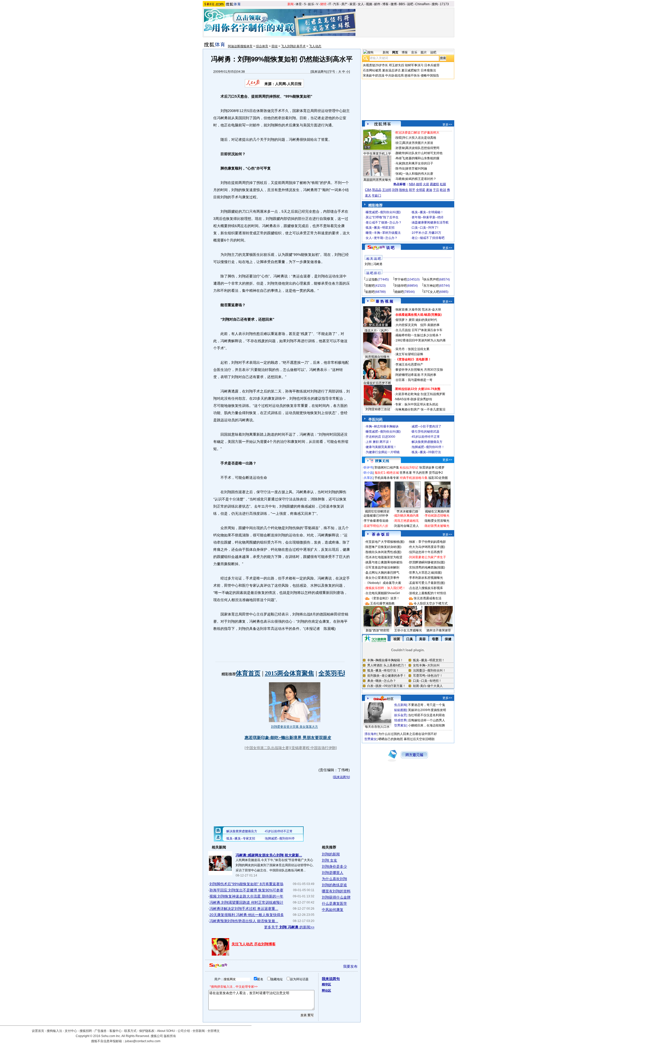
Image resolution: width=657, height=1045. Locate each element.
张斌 (398, 173)
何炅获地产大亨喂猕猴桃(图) (384, 542)
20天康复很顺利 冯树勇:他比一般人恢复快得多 (246, 915)
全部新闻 (198, 1031)
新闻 (290, 4)
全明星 (420, 190)
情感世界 (400, 720)
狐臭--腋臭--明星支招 (380, 227)
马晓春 (400, 179)
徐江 (398, 143)
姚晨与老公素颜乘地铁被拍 (383, 562)
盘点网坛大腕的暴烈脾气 (382, 572)
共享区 (368, 478)
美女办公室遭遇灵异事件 (382, 578)
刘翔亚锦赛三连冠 (377, 409)
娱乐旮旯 (400, 715)
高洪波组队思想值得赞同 (422, 148)
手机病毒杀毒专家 (386, 478)
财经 (323, 4)
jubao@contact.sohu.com (142, 1041)
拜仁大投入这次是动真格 (419, 137)
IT (329, 4)
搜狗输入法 (54, 1031)
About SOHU (166, 1031)
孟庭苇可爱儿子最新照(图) (427, 583)
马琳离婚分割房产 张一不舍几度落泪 (420, 409)
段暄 (398, 137)
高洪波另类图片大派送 (417, 143)
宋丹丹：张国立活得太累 (412, 349)
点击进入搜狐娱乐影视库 (426, 588)
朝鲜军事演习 (414, 65)
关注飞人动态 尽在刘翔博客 (253, 944)
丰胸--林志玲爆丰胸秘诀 (382, 426)
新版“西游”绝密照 (377, 630)
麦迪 (429, 190)
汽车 (336, 4)
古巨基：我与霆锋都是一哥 (413, 380)
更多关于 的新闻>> (289, 927)
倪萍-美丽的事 (430, 325)
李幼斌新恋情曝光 (437, 515)
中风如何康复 (332, 910)
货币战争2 (436, 472)
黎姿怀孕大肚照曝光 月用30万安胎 (419, 369)
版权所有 (170, 1036)
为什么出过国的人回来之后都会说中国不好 (407, 734)
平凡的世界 (420, 472)
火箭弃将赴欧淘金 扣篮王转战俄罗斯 (420, 394)
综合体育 (262, 46)
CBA (368, 190)
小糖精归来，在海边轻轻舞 (426, 725)
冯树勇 (377, 264)
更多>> (447, 124)
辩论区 (326, 990)
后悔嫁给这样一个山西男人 (426, 720)
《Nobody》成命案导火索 (383, 583)
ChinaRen (422, 4)
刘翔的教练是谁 (334, 885)
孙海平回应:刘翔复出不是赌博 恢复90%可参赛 (246, 890)
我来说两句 (319, 71)
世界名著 (406, 472)
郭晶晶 (376, 190)
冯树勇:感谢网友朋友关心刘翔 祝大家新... (269, 855)
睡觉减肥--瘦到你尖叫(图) (383, 212)
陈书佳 (400, 168)
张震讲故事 (426, 467)
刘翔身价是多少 (334, 866)
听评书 (368, 467)
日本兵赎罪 (432, 65)
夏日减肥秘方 (410, 70)
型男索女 (400, 725)
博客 (385, 4)
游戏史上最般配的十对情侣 (427, 593)
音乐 (414, 52)
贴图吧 (370, 292)
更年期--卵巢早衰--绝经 (427, 217)
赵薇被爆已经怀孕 (376, 515)
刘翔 (395, 190)
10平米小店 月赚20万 (426, 233)
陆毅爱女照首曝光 (437, 520)
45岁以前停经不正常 (426, 436)
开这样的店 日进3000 (380, 436)
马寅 (398, 163)
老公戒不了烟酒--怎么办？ (384, 222)
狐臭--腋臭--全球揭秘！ (427, 212)
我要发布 (350, 966)
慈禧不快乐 (412, 75)
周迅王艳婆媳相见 (406, 520)
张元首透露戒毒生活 (427, 598)
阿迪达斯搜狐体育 (240, 46)
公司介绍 (184, 1031)
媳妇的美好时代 (426, 320)
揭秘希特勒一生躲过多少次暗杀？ (418, 335)
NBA (412, 184)
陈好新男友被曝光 (437, 526)
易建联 (434, 184)
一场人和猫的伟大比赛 (417, 173)
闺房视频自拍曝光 (377, 357)
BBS (402, 4)
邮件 (377, 4)
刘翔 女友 (329, 860)
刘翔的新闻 (331, 854)
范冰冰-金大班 (431, 309)
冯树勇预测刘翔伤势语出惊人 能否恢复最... (243, 921)
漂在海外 (370, 734)
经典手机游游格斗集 (414, 478)
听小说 (368, 472)
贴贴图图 (400, 710)
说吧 (410, 4)
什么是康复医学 (334, 903)
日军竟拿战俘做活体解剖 (382, 567)
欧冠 (443, 190)
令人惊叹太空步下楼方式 (431, 603)
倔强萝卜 (401, 320)
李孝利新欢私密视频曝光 (426, 578)
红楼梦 (440, 467)
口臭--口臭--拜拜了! (425, 227)
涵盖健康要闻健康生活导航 (430, 222)
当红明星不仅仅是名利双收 (426, 715)
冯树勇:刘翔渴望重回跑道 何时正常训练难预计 (246, 902)
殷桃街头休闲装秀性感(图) (383, 552)
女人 (361, 4)
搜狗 (435, 4)
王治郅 (386, 190)
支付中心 (71, 1031)
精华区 (326, 984)
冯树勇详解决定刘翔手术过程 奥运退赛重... (243, 909)
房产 (344, 4)
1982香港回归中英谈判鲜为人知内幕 (420, 340)
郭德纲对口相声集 (386, 467)
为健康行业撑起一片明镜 (383, 452)
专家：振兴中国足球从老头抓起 (416, 404)
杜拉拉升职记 (409, 467)
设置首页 (38, 1031)
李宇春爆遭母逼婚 (376, 520)
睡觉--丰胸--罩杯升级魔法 (383, 233)
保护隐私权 (146, 1031)
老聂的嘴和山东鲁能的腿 (422, 158)
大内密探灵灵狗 (406, 325)
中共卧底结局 (394, 75)
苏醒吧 (370, 285)
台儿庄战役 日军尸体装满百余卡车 (418, 330)
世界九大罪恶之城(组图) (425, 572)
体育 (299, 4)
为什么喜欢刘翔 (334, 879)
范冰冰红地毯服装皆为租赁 (383, 557)
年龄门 (376, 195)
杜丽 (443, 184)
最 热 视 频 (384, 301)
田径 (275, 46)
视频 (369, 4)
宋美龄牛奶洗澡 (373, 75)
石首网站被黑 (372, 70)
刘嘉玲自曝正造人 (406, 526)
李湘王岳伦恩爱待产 (409, 364)
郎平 (412, 190)
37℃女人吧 (431, 292)
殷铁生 (403, 190)
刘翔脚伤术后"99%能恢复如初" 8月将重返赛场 (246, 884)
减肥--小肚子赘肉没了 (426, 426)
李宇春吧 (400, 279)
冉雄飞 (400, 158)
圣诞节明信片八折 (376, 526)
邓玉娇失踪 (396, 65)
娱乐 (311, 4)
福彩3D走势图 (438, 478)
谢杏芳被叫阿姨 (416, 168)
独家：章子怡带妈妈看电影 (427, 542)
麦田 (412, 320)
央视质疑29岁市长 (375, 65)
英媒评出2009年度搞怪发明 (427, 710)
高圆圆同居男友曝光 (377, 180)
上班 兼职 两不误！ (379, 442)
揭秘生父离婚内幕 (437, 511)
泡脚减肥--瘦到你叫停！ (428, 447)
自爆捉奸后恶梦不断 (377, 383)
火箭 (426, 184)
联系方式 (130, 1031)
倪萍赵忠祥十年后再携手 (426, 552)
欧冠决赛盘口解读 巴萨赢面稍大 (417, 132)
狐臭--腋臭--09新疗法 (426, 452)
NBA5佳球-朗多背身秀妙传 (413, 399)
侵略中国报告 (430, 75)
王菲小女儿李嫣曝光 (408, 630)
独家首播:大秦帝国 (408, 309)
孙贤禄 (400, 148)
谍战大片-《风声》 (377, 330)
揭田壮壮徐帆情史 (377, 511)
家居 (353, 4)
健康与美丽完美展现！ (381, 447)
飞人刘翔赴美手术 (293, 46)
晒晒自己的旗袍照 (390, 739)
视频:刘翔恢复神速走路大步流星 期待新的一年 (246, 896)
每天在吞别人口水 (377, 727)
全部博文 (213, 1031)
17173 (444, 4)
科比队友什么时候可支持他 (423, 153)
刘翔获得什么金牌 (336, 897)
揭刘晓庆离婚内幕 (406, 515)
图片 (424, 52)
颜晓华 (400, 153)
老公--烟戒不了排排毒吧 (428, 238)
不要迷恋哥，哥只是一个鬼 (426, 705)
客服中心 (115, 1031)
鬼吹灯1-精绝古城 (386, 472)
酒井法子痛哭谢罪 (438, 630)
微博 (394, 4)
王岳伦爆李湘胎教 (382, 603)
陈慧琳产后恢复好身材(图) (383, 547)
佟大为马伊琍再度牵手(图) (427, 547)
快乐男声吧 (431, 279)
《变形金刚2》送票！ (385, 598)
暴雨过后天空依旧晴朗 (419, 739)
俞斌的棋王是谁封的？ (420, 179)
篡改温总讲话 (391, 70)
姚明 (419, 184)
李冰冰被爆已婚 (407, 511)
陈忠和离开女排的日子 (417, 163)
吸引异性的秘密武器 (425, 431)
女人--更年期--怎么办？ (382, 238)
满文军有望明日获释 (409, 354)
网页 (395, 52)
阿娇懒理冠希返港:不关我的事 (415, 375)
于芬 (436, 190)
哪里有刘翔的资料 (336, 891)
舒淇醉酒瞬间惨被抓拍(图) (427, 562)
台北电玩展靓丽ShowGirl (382, 593)
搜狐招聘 (86, 1031)
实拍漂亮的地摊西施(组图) (427, 567)
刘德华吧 (400, 285)
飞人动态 (315, 46)
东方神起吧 (431, 285)
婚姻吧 (399, 292)
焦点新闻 (400, 705)
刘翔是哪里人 (332, 873)
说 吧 (390, 248)
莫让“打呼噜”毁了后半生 (382, 217)
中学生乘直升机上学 (377, 153)
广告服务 (100, 1031)
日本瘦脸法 (428, 70)
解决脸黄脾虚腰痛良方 (427, 442)
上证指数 (371, 279)
